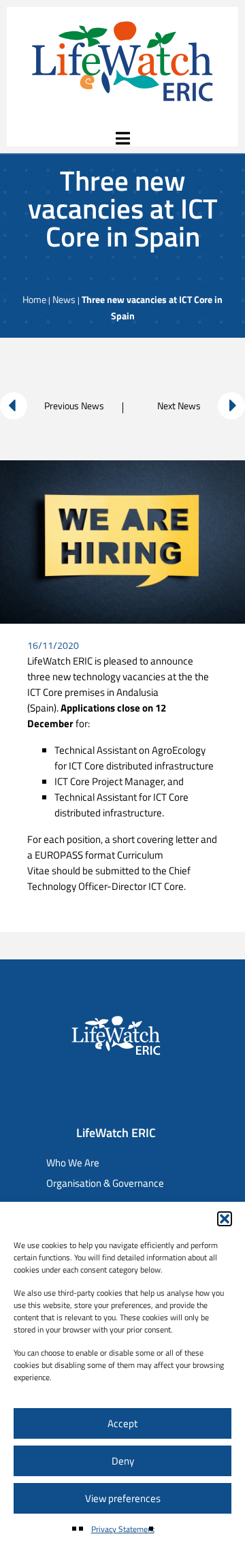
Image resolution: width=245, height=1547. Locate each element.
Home (34, 299)
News (64, 299)
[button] (224, 1219)
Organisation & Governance (105, 1183)
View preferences (123, 1498)
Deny (123, 1461)
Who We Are (72, 1162)
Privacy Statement (122, 1528)
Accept (122, 1423)
